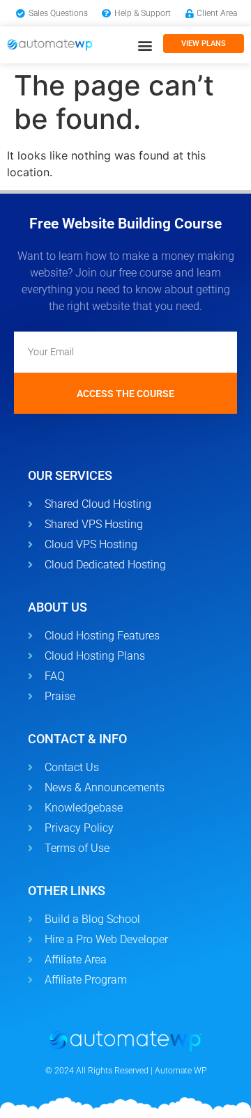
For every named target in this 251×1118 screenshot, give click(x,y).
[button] (144, 44)
